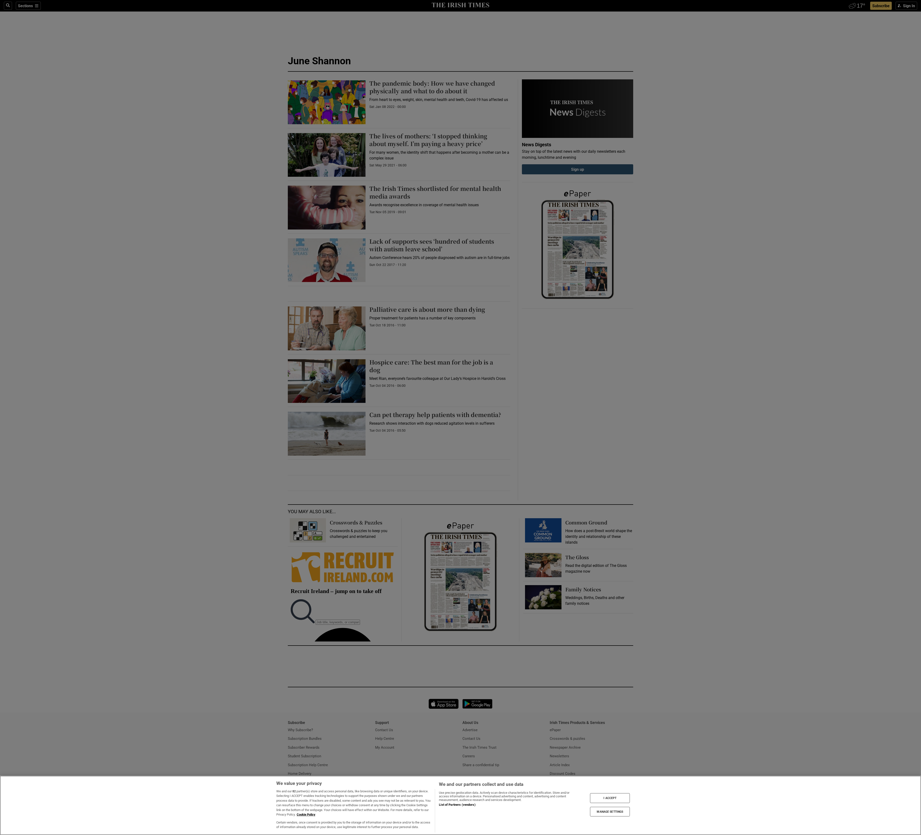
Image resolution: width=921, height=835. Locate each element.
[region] (460, 805)
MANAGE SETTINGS (610, 811)
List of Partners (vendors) (457, 804)
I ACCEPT (609, 798)
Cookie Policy (306, 814)
